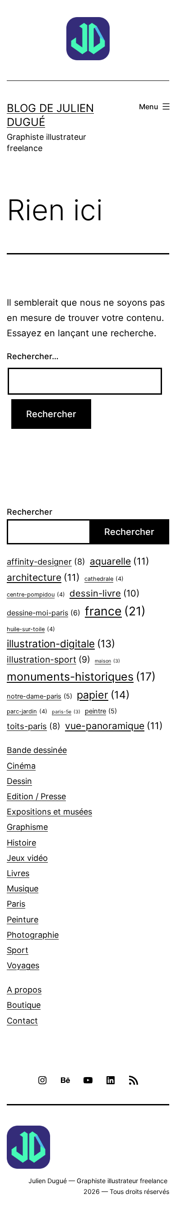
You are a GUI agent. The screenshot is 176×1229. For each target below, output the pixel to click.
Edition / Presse (36, 796)
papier (103, 695)
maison (107, 661)
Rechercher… (33, 356)
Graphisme (27, 827)
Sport (17, 950)
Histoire (21, 842)
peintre (101, 711)
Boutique (24, 1005)
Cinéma (21, 765)
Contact (22, 1020)
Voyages (23, 965)
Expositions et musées (49, 811)
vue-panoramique (114, 725)
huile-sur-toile (31, 629)
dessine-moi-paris (43, 612)
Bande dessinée (37, 750)
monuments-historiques (81, 676)
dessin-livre (104, 593)
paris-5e (66, 712)
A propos (24, 989)
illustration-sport (48, 659)
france (115, 611)
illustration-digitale (61, 643)
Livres (18, 873)
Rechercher (29, 512)
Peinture (22, 919)
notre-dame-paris (39, 696)
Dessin (19, 781)
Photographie (33, 935)
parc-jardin (27, 711)
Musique (22, 888)
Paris (16, 903)
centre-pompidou (36, 594)
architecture (43, 577)
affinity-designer (46, 561)
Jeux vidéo (27, 858)
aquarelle (119, 561)
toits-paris (33, 726)
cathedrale (104, 578)
